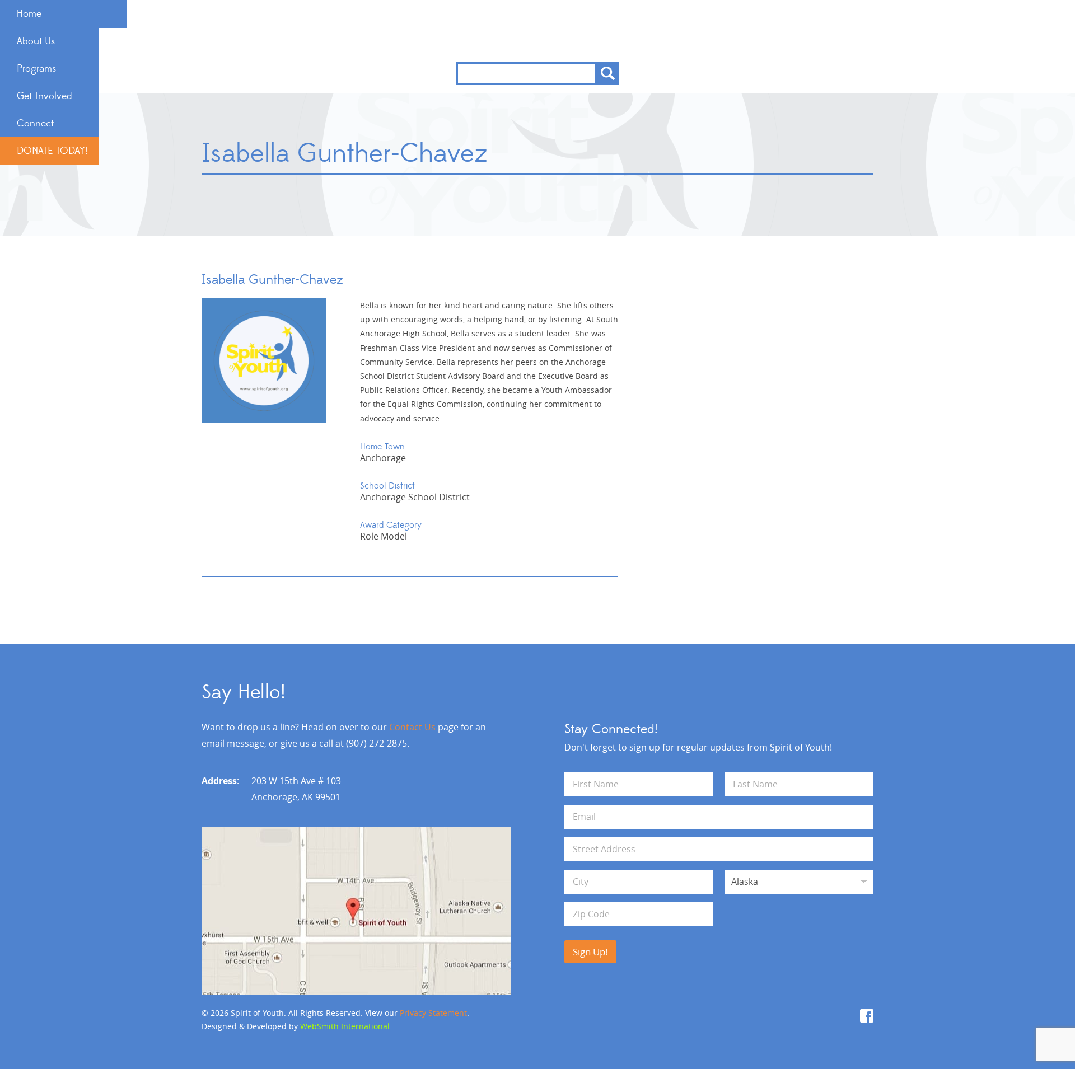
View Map (356, 911)
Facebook (866, 1016)
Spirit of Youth (538, 31)
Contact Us (412, 727)
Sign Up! (590, 951)
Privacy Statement (433, 1012)
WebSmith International (345, 1026)
